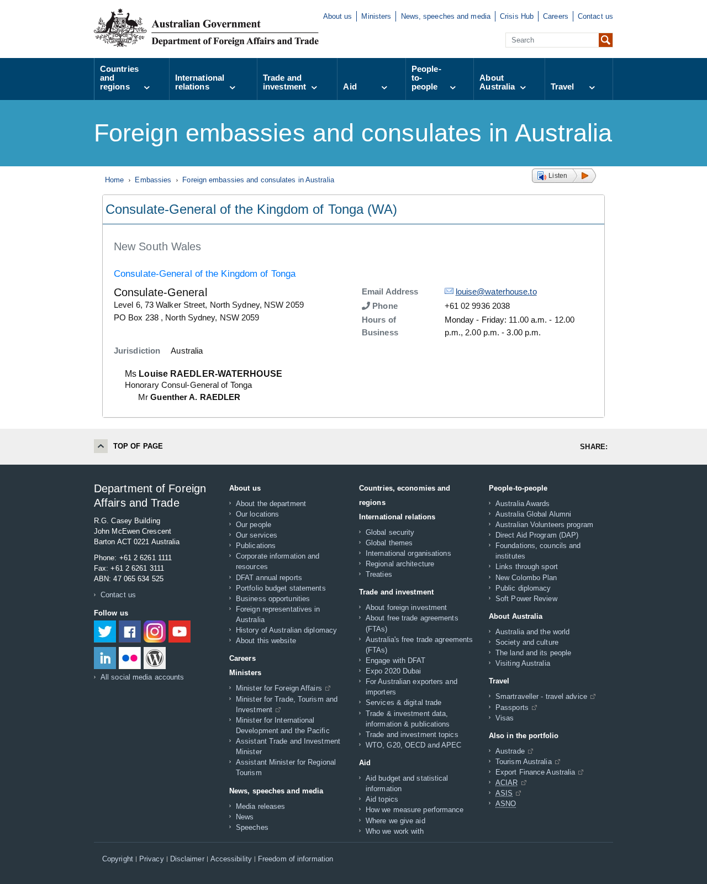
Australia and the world (532, 632)
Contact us (595, 16)
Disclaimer (187, 859)
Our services (256, 535)
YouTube (179, 631)
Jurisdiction (137, 350)
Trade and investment (284, 82)
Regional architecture (400, 564)
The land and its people (533, 653)
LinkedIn (105, 658)
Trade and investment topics (412, 734)
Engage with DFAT (396, 660)
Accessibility (231, 859)
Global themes (389, 543)
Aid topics (382, 799)
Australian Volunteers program (544, 524)
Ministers (376, 16)
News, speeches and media (445, 16)
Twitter (105, 631)
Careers (555, 16)
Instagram (155, 631)
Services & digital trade (403, 702)
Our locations (257, 514)
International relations (199, 82)
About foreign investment (406, 607)
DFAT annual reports (269, 577)
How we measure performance (415, 810)
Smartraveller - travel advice (541, 696)
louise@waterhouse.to (496, 291)
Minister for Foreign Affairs (279, 688)
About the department (271, 503)
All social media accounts (142, 677)
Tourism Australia (523, 761)
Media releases (260, 806)
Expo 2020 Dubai (393, 671)
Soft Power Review (526, 598)
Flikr (130, 658)
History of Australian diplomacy (286, 630)
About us (337, 16)
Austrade (510, 751)
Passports (512, 707)
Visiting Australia (522, 663)
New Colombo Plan (526, 577)
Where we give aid (395, 821)
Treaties (379, 574)
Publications (256, 545)
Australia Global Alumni (533, 514)
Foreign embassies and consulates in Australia (258, 180)
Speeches (252, 827)
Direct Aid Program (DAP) (536, 535)
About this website (266, 640)
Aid (349, 86)
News (245, 817)
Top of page (138, 446)
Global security (390, 532)
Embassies (153, 180)
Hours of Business (380, 326)
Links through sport (526, 566)
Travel (562, 86)
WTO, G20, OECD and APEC (413, 745)
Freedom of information (295, 859)
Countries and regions (119, 77)
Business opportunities (273, 598)
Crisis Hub (517, 16)
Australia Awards (522, 503)
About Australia (497, 82)
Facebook (130, 631)
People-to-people (426, 77)
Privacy (151, 859)
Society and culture (526, 642)
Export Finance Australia (535, 772)
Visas (504, 718)
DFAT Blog (155, 658)
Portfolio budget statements (281, 588)
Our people (253, 524)
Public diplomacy (523, 588)
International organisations (408, 553)
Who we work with (395, 831)
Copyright (117, 859)
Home (114, 180)
